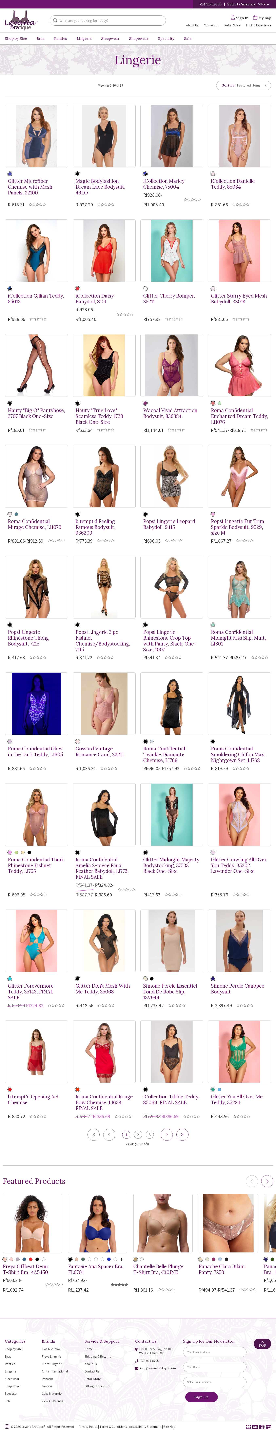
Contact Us (211, 25)
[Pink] (213, 174)
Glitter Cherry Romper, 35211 (169, 299)
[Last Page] (182, 1135)
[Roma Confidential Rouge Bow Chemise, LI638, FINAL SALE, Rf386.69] (104, 1051)
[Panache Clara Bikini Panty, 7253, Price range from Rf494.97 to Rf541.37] (228, 1223)
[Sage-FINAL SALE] (102, 1259)
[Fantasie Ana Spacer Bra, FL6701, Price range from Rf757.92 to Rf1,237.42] (97, 1223)
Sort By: (228, 85)
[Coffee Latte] (135, 1259)
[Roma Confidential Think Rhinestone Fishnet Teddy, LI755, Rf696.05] (36, 814)
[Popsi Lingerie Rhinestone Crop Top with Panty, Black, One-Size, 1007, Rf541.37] (171, 587)
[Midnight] (213, 979)
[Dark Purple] (145, 403)
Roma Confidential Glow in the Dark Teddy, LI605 (35, 752)
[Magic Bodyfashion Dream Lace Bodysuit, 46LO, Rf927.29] (104, 136)
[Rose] (142, 1259)
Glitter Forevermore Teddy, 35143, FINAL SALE (31, 992)
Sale (188, 38)
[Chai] (207, 1259)
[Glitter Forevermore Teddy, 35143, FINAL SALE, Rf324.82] (36, 941)
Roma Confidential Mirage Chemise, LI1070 (34, 524)
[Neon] (16, 852)
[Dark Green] (272, 1259)
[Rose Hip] (11, 1259)
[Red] (78, 289)
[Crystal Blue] (220, 1259)
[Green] (213, 1089)
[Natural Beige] (5, 1259)
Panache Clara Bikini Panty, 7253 (222, 1269)
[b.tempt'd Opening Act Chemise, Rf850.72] (36, 1051)
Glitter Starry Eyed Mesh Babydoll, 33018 (239, 299)
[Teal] (16, 514)
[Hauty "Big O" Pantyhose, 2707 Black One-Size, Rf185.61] (36, 365)
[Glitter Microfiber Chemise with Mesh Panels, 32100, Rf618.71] (36, 136)
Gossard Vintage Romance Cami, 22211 (100, 752)
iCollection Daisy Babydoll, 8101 (95, 299)
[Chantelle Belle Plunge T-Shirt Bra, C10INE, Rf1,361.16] (163, 1223)
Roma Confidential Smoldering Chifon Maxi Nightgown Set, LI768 (238, 754)
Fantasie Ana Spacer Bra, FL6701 (96, 1269)
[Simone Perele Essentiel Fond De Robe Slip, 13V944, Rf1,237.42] (171, 941)
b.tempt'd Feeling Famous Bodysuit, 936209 (95, 527)
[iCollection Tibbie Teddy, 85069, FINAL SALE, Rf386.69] (171, 1051)
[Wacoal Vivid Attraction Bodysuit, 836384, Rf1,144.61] (171, 365)
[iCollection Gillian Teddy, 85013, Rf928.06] (36, 250)
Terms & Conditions (113, 1427)
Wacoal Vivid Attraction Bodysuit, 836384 (170, 413)
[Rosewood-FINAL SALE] (96, 1259)
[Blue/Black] (145, 174)
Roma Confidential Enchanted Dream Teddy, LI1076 (239, 416)
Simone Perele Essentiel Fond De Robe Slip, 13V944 (170, 992)
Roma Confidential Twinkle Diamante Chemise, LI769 (164, 754)
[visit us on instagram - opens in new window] (7, 1427)
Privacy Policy (87, 1427)
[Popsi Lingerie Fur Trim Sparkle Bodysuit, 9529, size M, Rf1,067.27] (239, 476)
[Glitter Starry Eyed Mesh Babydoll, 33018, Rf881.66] (239, 250)
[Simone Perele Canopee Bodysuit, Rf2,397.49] (239, 941)
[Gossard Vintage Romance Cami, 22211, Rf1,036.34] (104, 703)
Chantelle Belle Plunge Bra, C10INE (158, 1269)
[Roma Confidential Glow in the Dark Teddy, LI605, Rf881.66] (36, 703)
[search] (55, 20)
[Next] (167, 1135)
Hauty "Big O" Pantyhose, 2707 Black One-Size (36, 413)
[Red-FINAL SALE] (89, 1259)
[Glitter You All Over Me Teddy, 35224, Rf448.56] (239, 1051)
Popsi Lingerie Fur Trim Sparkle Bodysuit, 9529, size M (237, 527)
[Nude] (23, 852)
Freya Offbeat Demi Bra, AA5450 (25, 1269)
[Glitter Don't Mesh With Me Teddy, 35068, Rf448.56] (104, 941)
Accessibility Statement (145, 1427)
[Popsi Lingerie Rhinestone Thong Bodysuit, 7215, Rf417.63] (36, 587)
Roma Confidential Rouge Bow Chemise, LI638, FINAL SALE (104, 1102)
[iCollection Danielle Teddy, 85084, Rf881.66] (239, 136)
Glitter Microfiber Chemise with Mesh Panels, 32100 (30, 187)
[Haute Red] (10, 1089)
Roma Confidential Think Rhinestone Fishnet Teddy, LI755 (36, 865)
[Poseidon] (24, 1259)
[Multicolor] (10, 514)
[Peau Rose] (145, 979)
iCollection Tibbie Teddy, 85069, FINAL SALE (171, 1100)
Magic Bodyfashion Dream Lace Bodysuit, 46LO (100, 187)
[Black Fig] (226, 1259)
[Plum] (214, 1259)
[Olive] (83, 1259)
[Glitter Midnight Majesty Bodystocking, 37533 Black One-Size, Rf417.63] (171, 814)
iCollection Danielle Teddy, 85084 (233, 184)
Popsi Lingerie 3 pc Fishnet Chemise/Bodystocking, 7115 (103, 641)
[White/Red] (145, 289)
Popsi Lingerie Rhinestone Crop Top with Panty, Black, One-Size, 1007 (169, 641)
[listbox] (250, 85)
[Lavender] (10, 741)
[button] (267, 1181)
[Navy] (10, 174)
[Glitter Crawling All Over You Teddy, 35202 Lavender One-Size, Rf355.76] (239, 814)
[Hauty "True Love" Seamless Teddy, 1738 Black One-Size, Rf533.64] (104, 365)
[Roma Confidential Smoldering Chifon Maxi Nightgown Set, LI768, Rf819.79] (239, 703)
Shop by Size (16, 38)
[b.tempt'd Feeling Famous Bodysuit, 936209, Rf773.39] (104, 476)
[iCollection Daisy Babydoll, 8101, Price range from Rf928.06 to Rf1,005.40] (104, 250)
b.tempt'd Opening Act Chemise (33, 1100)
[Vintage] (78, 741)
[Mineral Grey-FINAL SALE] (18, 1259)
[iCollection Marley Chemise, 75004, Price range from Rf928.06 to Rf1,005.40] (171, 136)
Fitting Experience (258, 25)
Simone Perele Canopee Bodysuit (237, 989)
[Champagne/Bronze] (201, 1259)
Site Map (169, 1427)
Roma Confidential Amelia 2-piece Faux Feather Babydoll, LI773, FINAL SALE (102, 868)
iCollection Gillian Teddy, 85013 (36, 299)
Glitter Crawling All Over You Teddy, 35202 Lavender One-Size (239, 865)
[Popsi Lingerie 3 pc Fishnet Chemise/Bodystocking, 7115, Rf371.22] (104, 587)
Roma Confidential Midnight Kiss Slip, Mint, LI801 (238, 638)
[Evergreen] (219, 403)
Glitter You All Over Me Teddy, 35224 (237, 1100)
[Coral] (213, 403)
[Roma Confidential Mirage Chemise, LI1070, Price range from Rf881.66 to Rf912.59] (36, 476)
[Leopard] (145, 514)
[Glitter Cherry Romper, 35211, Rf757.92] (171, 250)
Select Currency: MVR (247, 4)
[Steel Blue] (152, 741)
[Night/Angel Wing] (78, 514)
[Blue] (219, 1089)
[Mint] (213, 625)
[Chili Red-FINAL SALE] (31, 1259)
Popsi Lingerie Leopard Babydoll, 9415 (169, 524)
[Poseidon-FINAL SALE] (44, 1259)
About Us (192, 25)
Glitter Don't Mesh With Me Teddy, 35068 (103, 989)
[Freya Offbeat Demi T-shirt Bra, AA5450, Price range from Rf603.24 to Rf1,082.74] (32, 1223)
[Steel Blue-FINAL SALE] (115, 1259)
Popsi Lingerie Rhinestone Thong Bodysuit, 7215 (28, 638)
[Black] (78, 174)
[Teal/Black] (10, 289)
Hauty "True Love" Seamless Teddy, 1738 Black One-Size (99, 416)
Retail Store (232, 25)
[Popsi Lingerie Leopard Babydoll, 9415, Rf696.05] (171, 476)
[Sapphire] (109, 1259)
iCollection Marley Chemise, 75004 (163, 184)
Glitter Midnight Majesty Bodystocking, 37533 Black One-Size (171, 865)
